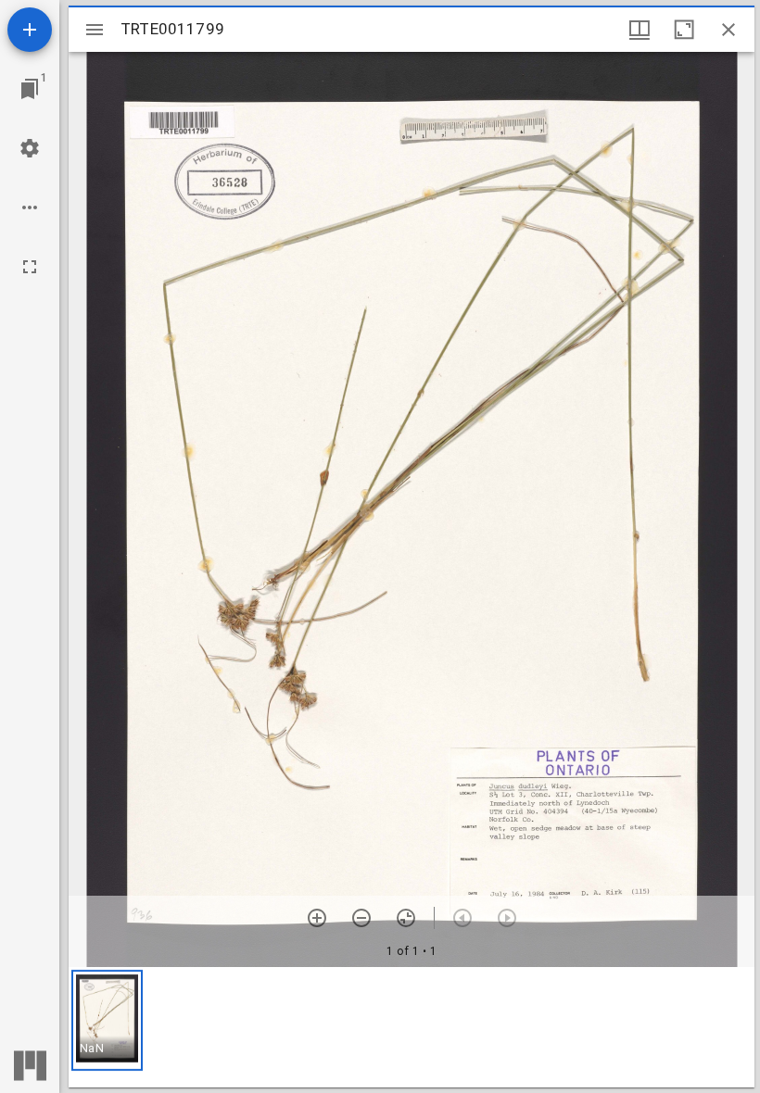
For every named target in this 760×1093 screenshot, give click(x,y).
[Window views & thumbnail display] (639, 29)
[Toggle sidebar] (94, 29)
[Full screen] (29, 267)
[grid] (411, 1027)
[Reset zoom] (406, 918)
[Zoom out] (361, 918)
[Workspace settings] (29, 148)
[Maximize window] (684, 29)
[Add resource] (29, 29)
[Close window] (728, 29)
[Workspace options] (29, 207)
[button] (107, 1020)
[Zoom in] (317, 918)
